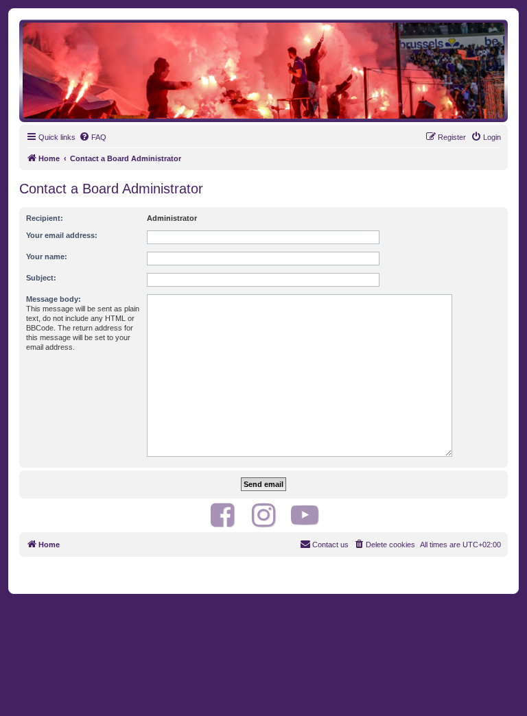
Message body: (53, 299)
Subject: (41, 278)
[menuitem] (92, 137)
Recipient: (44, 218)
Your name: (46, 256)
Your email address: (61, 235)
